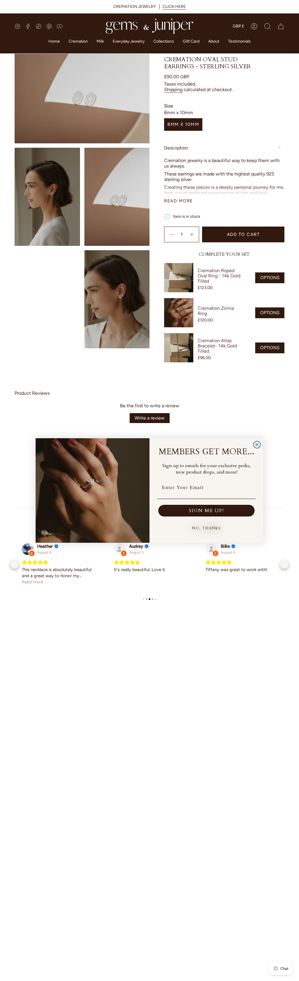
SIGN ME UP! (206, 510)
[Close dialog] (256, 444)
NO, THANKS (206, 528)
